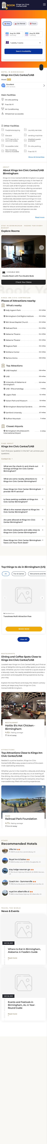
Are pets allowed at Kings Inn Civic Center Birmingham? (19, 521)
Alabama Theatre (12, 334)
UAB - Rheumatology (14, 389)
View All (23, 639)
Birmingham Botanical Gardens (18, 407)
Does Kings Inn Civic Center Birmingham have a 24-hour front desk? (22, 541)
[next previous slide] (5, 247)
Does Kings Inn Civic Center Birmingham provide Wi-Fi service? (22, 490)
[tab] (23, 468)
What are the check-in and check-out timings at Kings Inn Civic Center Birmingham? (20, 468)
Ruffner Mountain (13, 419)
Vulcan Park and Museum (16, 401)
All (6, 574)
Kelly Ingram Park (13, 310)
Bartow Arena (11, 358)
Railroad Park (11, 328)
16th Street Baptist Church (16, 322)
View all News (37, 1027)
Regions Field (11, 346)
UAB (7, 376)
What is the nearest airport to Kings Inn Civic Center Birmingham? (21, 510)
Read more (39, 217)
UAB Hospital (11, 370)
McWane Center (12, 352)
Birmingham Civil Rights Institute (19, 316)
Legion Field (10, 395)
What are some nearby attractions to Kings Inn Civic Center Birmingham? (20, 480)
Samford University (13, 413)
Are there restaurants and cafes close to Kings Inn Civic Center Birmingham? (21, 531)
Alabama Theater (12, 340)
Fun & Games (19, 574)
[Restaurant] (23, 706)
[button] (42, 694)
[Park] (23, 800)
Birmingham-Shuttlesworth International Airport (16, 432)
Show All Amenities (36, 157)
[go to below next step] (41, 67)
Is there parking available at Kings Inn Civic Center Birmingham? (20, 500)
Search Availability (23, 51)
